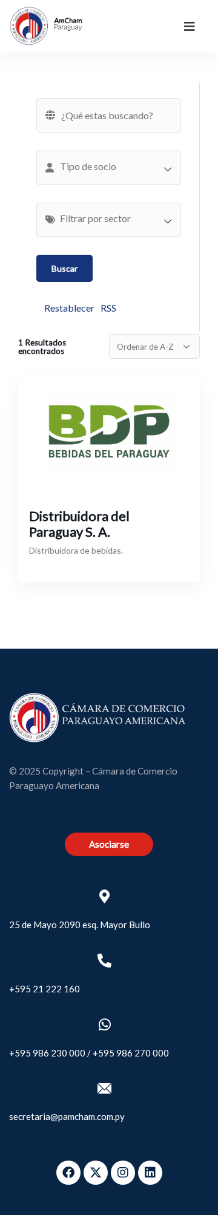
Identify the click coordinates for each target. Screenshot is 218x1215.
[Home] (45, 26)
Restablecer (69, 307)
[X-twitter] (96, 1173)
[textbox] (114, 166)
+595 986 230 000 (47, 1052)
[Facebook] (68, 1173)
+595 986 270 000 (131, 1052)
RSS (108, 307)
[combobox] (108, 168)
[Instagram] (123, 1173)
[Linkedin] (150, 1173)
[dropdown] (189, 26)
